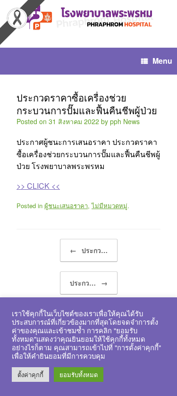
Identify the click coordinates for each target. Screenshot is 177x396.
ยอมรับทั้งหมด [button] (78, 374)
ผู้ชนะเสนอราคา (66, 205)
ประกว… (89, 250)
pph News (125, 121)
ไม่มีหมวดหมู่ (109, 205)
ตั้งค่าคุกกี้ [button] (30, 374)
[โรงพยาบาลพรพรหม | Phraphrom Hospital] (88, 16)
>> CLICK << (38, 185)
